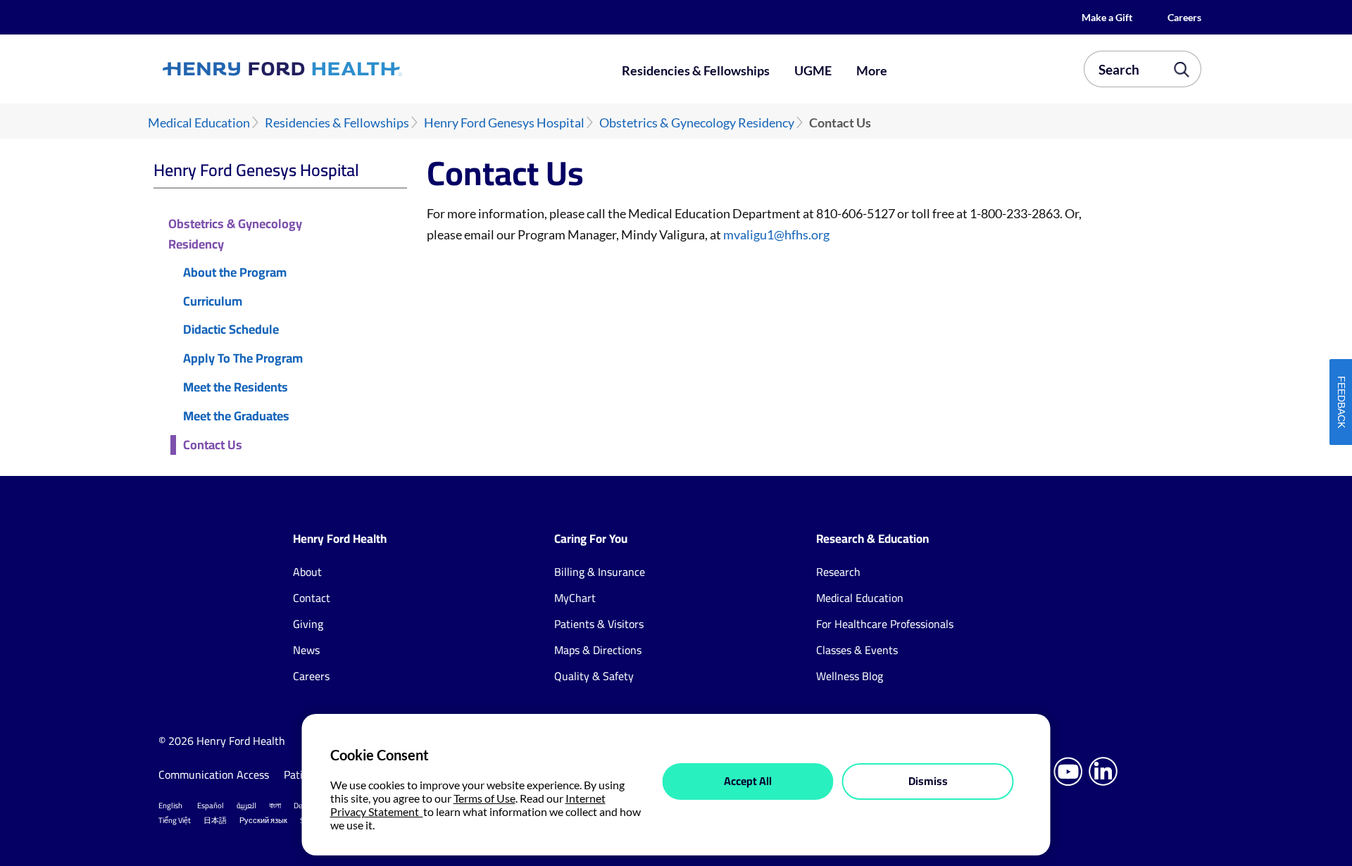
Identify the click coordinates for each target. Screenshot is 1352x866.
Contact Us (212, 445)
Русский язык (263, 820)
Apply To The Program (243, 359)
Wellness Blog (849, 675)
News (306, 649)
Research (838, 571)
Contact (311, 597)
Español (210, 805)
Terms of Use (484, 798)
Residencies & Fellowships (696, 70)
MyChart (575, 597)
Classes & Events (857, 649)
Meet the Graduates (236, 416)
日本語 (215, 820)
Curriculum (212, 301)
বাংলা (275, 805)
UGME (813, 70)
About (307, 571)
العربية (246, 805)
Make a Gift (1107, 17)
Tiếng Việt (174, 820)
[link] (334, 69)
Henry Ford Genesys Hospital (504, 123)
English (170, 805)
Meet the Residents (235, 387)
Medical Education (199, 123)
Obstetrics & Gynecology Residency (696, 123)
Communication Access (213, 774)
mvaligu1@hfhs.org (776, 234)
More (871, 70)
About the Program (235, 273)
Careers (1184, 17)
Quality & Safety (594, 675)
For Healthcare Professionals (884, 623)
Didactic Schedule (231, 330)
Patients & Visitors (599, 623)
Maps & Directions (597, 649)
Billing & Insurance (599, 571)
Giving (308, 623)
